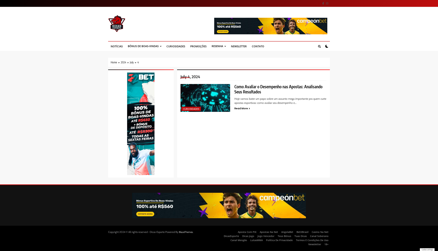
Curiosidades (175, 46)
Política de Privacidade (279, 240)
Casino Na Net (320, 232)
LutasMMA (256, 240)
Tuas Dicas (300, 236)
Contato (258, 46)
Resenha (217, 46)
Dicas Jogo (248, 236)
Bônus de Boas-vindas (143, 46)
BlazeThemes (186, 232)
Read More (241, 108)
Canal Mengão (238, 240)
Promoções (198, 46)
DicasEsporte (231, 236)
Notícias (117, 46)
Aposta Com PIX (247, 232)
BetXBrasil (302, 232)
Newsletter (239, 46)
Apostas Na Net (269, 232)
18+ (326, 244)
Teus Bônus (284, 236)
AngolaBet (287, 232)
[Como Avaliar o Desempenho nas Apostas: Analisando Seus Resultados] (205, 98)
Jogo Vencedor (265, 236)
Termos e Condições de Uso (312, 240)
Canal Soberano (319, 236)
